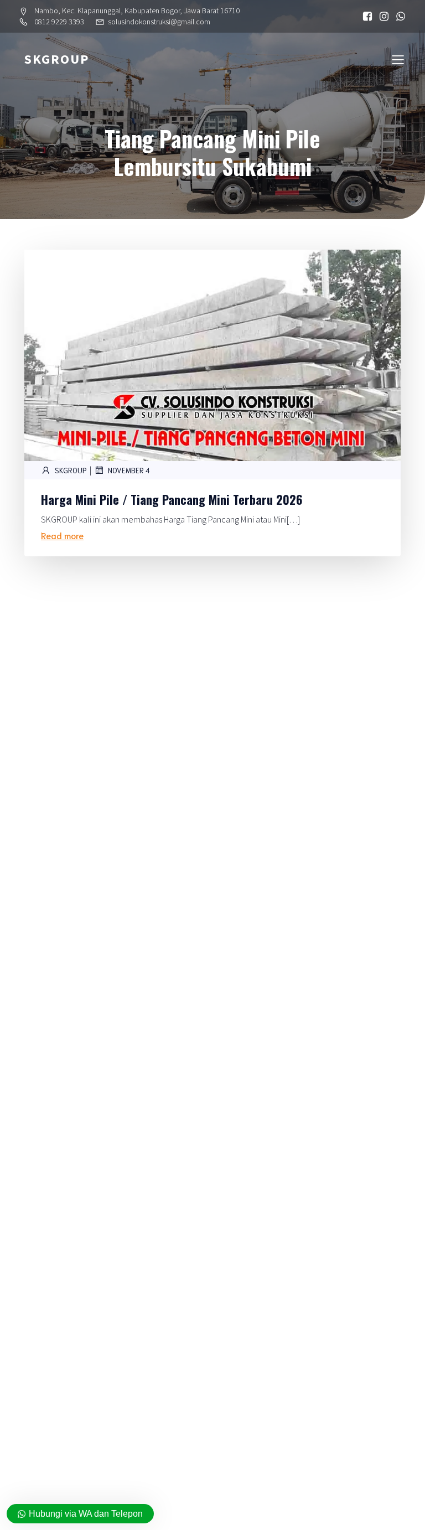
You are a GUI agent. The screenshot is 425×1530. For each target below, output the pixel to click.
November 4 (129, 470)
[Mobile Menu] (398, 59)
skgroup (71, 470)
